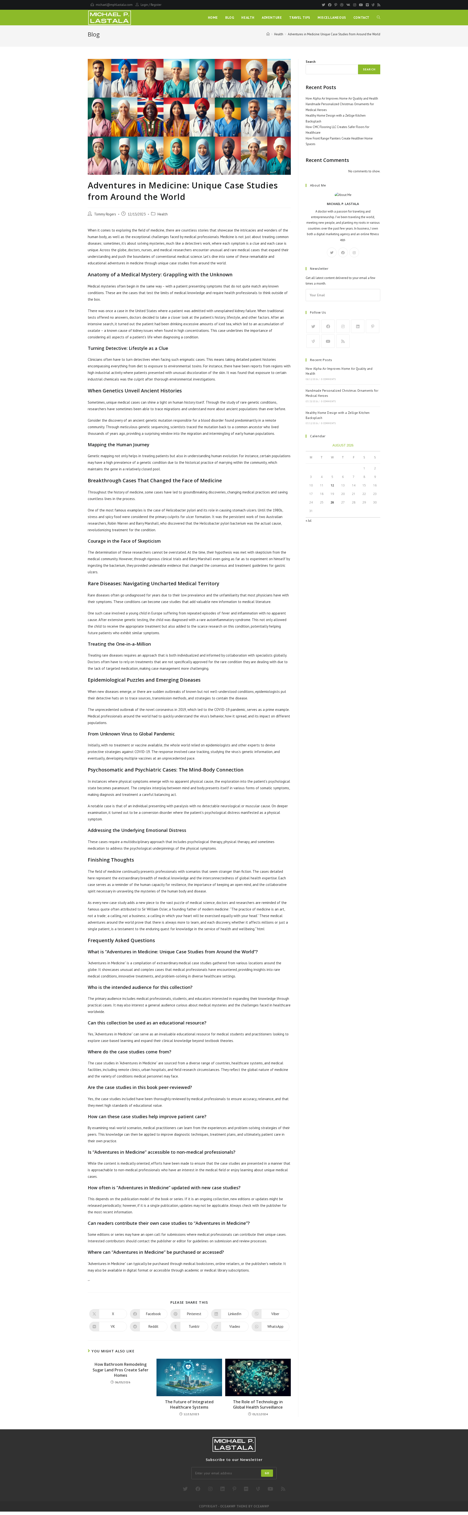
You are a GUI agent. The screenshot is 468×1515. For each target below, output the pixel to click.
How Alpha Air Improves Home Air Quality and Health (342, 98)
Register (156, 5)
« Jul (309, 521)
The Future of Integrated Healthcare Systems (189, 1404)
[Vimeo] (367, 4)
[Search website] (378, 17)
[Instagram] (355, 4)
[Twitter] (323, 4)
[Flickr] (246, 1489)
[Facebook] (330, 4)
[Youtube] (361, 4)
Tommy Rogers (105, 214)
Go (267, 1473)
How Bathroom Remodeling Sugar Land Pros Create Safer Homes (120, 1370)
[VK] (348, 4)
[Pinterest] (336, 4)
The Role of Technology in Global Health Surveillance (258, 1404)
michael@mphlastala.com (114, 5)
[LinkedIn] (357, 326)
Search (310, 62)
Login (144, 5)
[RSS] (378, 4)
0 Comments (328, 379)
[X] (332, 252)
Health (162, 214)
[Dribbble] (342, 4)
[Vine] (373, 4)
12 (332, 485)
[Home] (268, 34)
